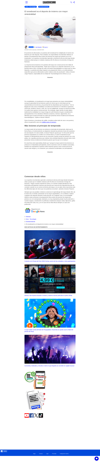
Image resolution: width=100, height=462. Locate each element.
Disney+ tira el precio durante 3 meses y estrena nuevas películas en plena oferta (48, 295)
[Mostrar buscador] (71, 2)
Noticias (28, 216)
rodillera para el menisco (49, 122)
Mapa (34, 453)
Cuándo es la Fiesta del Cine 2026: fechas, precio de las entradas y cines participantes (49, 261)
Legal (47, 453)
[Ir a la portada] (49, 2)
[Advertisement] (50, 88)
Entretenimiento (43, 6)
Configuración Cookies (64, 453)
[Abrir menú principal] (26, 2)
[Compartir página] (74, 2)
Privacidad (54, 453)
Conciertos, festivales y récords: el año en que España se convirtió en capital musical (49, 365)
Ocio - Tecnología (31, 6)
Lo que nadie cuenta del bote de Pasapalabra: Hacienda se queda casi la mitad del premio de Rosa (48, 330)
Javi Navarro (39, 47)
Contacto (41, 453)
